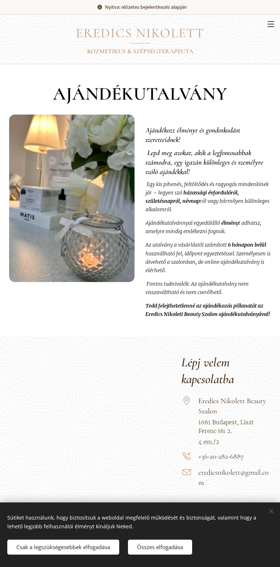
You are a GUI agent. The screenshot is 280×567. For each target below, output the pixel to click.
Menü (271, 23)
